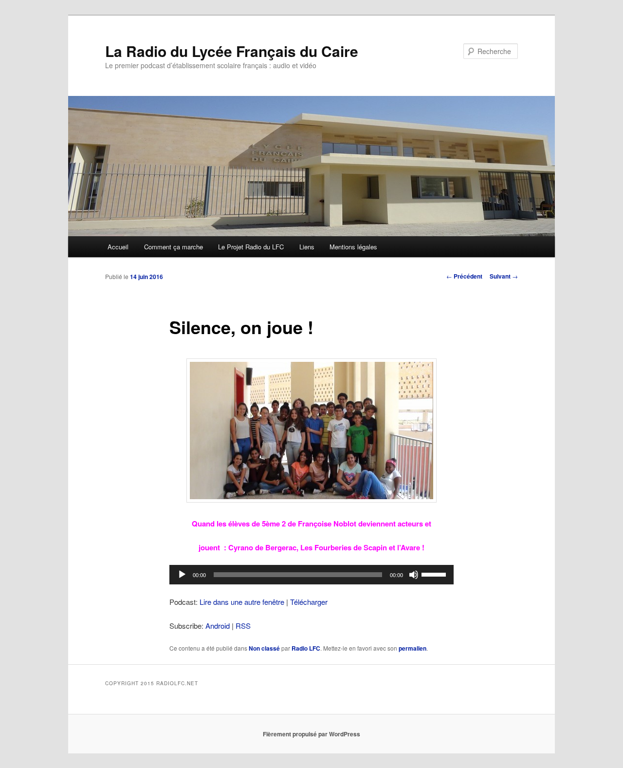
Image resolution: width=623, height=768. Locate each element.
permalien (412, 648)
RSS (243, 625)
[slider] (435, 573)
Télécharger (309, 602)
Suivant (504, 276)
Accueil (118, 246)
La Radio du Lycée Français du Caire (231, 50)
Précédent (464, 276)
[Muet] (414, 575)
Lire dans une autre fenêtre (242, 602)
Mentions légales (353, 246)
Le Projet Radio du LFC (251, 246)
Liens (306, 246)
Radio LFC (306, 648)
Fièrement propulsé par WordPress (311, 734)
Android (217, 625)
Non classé (264, 648)
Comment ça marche (173, 246)
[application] (311, 574)
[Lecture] (182, 575)
